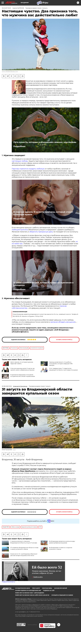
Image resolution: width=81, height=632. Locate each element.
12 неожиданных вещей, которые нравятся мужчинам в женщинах (43, 283)
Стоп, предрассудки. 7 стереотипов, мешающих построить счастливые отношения (63, 369)
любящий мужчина (20, 230)
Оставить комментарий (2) (64, 339)
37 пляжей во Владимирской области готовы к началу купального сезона (24, 548)
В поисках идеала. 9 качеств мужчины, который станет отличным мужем (43, 213)
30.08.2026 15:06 (7, 386)
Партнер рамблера (32, 624)
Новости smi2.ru (8, 582)
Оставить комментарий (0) (64, 512)
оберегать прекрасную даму (41, 232)
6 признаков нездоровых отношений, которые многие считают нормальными (22, 375)
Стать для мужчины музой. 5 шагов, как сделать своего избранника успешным (22, 369)
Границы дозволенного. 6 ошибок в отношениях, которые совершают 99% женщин (61, 363)
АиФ (14, 449)
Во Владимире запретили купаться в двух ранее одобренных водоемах (62, 542)
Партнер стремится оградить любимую (28, 169)
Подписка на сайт (48, 590)
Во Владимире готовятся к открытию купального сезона (60, 548)
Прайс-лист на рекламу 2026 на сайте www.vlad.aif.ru (32, 595)
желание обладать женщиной (62, 322)
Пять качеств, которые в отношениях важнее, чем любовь (44, 142)
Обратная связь (47, 588)
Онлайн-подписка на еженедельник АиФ (28, 590)
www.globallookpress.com (10, 71)
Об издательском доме (22, 588)
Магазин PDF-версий (60, 588)
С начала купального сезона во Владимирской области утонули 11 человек (23, 542)
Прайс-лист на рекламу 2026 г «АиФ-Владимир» (29, 593)
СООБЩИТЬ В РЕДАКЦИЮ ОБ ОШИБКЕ (62, 595)
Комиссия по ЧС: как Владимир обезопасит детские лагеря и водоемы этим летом (23, 554)
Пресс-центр (36, 588)
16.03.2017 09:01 (6, 8)
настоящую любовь (20, 161)
